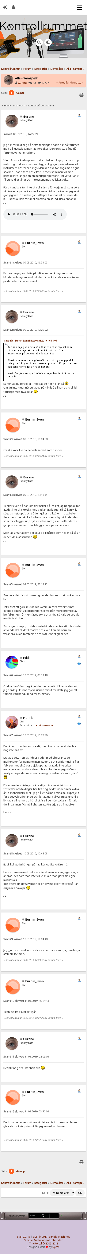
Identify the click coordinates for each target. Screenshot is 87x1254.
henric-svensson (44, 725)
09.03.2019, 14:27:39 (20, 134)
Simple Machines (59, 1237)
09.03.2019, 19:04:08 (25, 439)
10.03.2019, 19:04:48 (25, 939)
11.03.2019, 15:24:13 (26, 1001)
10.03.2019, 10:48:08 (25, 853)
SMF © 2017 (40, 1237)
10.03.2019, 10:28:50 (25, 735)
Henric (28, 717)
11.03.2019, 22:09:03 (26, 1056)
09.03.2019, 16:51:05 (25, 262)
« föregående (65, 82)
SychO (56, 1247)
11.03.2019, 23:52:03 (26, 1111)
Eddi (26, 657)
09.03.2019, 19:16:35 (25, 495)
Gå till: (45, 1192)
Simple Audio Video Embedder (43, 1240)
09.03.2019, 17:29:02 (25, 330)
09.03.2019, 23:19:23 (25, 584)
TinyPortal (35, 1243)
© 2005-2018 (50, 1243)
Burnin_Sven (34, 243)
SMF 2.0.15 (23, 1237)
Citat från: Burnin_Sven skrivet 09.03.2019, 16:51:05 (30, 340)
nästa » (78, 82)
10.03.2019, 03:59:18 (25, 675)
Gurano (22, 83)
